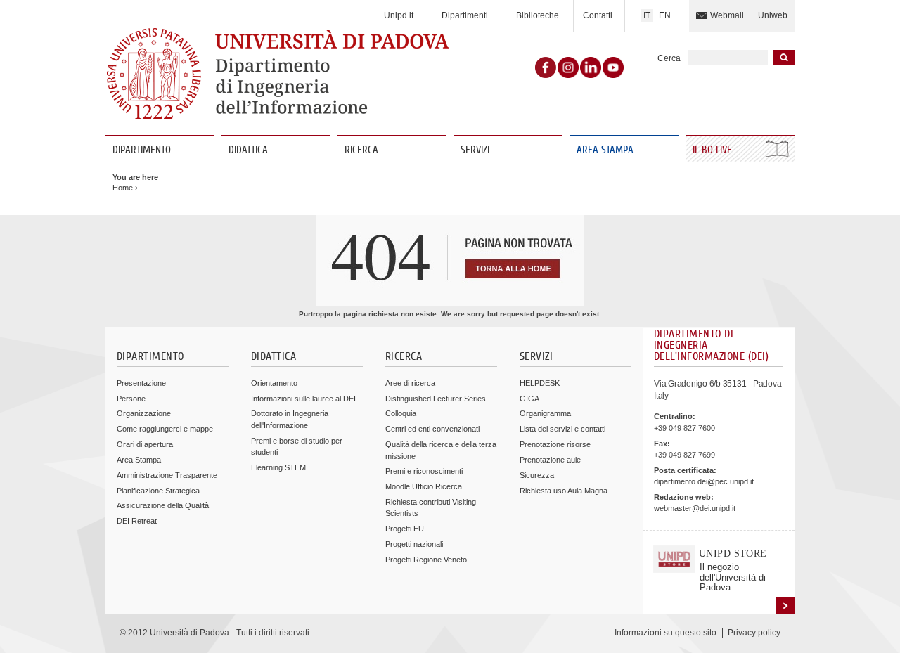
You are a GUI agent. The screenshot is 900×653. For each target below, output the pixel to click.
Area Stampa (605, 150)
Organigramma (545, 413)
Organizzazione (144, 413)
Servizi (475, 150)
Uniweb (773, 15)
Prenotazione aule (550, 459)
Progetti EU (404, 528)
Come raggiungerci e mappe (165, 429)
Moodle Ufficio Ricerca (423, 486)
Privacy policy (754, 633)
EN (665, 15)
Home (122, 187)
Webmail (727, 15)
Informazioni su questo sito (665, 633)
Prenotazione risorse (555, 444)
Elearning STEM (278, 467)
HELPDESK (540, 383)
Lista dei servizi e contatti (562, 429)
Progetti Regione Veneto (426, 559)
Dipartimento (141, 150)
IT (646, 15)
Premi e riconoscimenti (424, 471)
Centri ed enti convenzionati (432, 429)
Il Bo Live (714, 150)
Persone (131, 398)
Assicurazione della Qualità (163, 505)
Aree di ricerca (410, 383)
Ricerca (361, 150)
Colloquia (400, 413)
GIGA (529, 398)
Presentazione (141, 383)
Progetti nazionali (414, 544)
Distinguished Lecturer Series (435, 398)
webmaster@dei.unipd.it (694, 508)
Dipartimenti (465, 15)
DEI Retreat (137, 521)
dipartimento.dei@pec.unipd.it (704, 481)
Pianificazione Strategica (158, 490)
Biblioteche (537, 15)
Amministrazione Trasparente (167, 475)
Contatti (597, 15)
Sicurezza (537, 475)
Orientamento (274, 383)
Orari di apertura (145, 444)
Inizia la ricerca (784, 57)
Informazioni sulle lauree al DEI (303, 398)
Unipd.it (398, 15)
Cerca (669, 58)
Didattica (248, 150)
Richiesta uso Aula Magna (564, 490)
